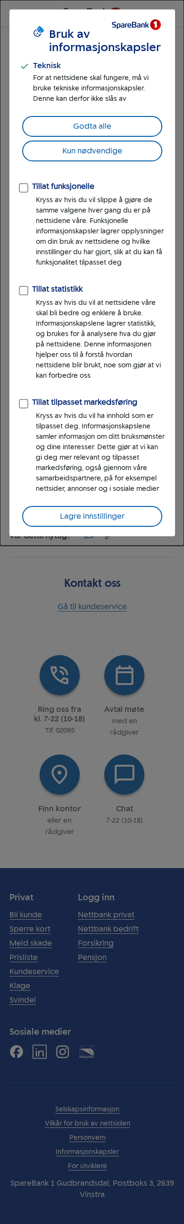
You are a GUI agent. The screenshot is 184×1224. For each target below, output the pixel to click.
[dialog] (92, 273)
